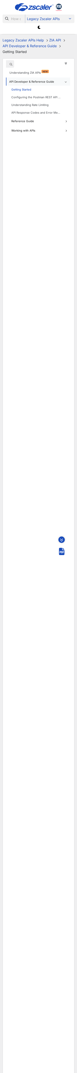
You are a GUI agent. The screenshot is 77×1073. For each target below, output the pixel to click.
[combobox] (14, 19)
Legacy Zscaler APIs (43, 19)
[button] (38, 82)
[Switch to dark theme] (39, 27)
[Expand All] (67, 63)
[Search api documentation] (11, 64)
